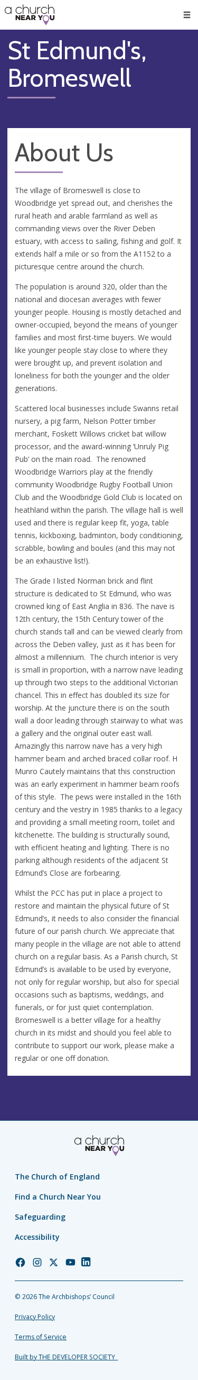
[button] (187, 15)
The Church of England (57, 1177)
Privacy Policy (35, 1316)
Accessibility (37, 1237)
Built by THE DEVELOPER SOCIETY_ (66, 1356)
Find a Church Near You (58, 1197)
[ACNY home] (29, 14)
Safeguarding (40, 1217)
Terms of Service (41, 1336)
